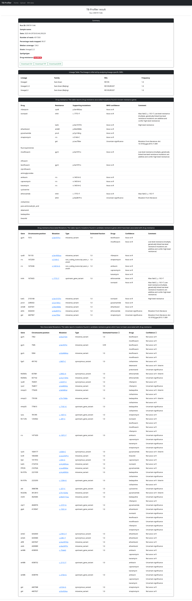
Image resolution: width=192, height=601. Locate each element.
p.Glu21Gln (63, 337)
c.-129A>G (63, 480)
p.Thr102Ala (63, 493)
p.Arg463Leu (64, 464)
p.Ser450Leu (56, 255)
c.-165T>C (62, 415)
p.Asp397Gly (63, 542)
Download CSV (26, 64)
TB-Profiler (6, 2)
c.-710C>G (63, 406)
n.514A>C (55, 260)
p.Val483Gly (63, 386)
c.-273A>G (63, 575)
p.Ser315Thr (56, 299)
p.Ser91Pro (56, 238)
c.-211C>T (62, 562)
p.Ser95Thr (63, 345)
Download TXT (40, 64)
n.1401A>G (56, 266)
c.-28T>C (62, 419)
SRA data (30, 3)
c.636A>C (62, 452)
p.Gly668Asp (63, 353)
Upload (23, 3)
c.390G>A (62, 374)
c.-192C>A (62, 509)
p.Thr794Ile (63, 398)
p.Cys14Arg (56, 303)
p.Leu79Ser (56, 315)
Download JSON (55, 64)
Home (16, 3)
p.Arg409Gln (63, 472)
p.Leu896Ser (63, 468)
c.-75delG (62, 550)
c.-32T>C (62, 489)
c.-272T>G (62, 505)
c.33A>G (62, 460)
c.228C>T (62, 538)
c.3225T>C (63, 382)
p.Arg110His (63, 378)
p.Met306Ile (56, 307)
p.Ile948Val (63, 390)
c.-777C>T (55, 278)
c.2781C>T (63, 534)
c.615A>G (62, 587)
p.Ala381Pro (56, 311)
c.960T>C (62, 361)
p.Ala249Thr (63, 546)
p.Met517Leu (64, 497)
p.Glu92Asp (63, 591)
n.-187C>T (62, 435)
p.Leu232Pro (64, 456)
